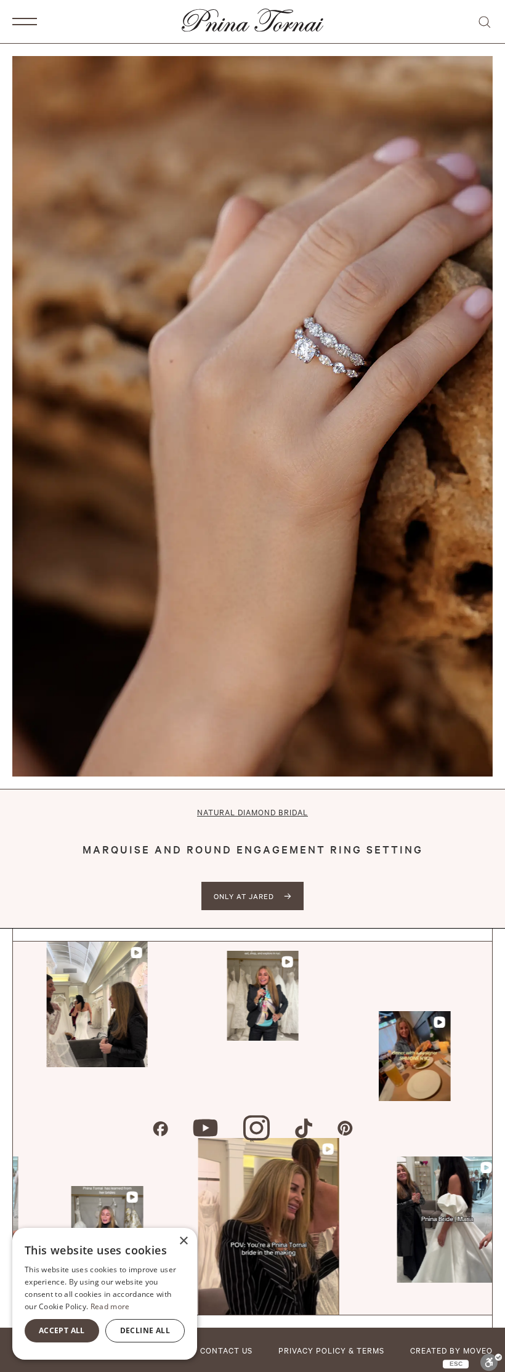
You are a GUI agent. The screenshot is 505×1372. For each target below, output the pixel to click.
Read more (110, 1306)
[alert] (104, 1294)
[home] (252, 21)
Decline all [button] (145, 1330)
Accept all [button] (62, 1330)
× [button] (183, 1241)
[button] (24, 21)
